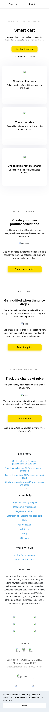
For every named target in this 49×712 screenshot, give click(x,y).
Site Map (24, 538)
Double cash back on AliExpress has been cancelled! (24, 469)
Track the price (24, 347)
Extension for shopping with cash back (24, 516)
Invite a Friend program (24, 555)
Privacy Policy (35, 667)
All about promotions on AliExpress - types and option (24, 483)
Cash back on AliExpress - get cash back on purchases (25, 462)
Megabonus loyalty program (24, 502)
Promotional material (24, 559)
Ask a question (24, 525)
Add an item (24, 418)
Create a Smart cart (24, 49)
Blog (24, 534)
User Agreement (15, 667)
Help (24, 520)
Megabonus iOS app (24, 511)
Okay (24, 706)
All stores (24, 529)
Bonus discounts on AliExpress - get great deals (24, 476)
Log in (32, 4)
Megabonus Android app (24, 507)
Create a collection (24, 269)
